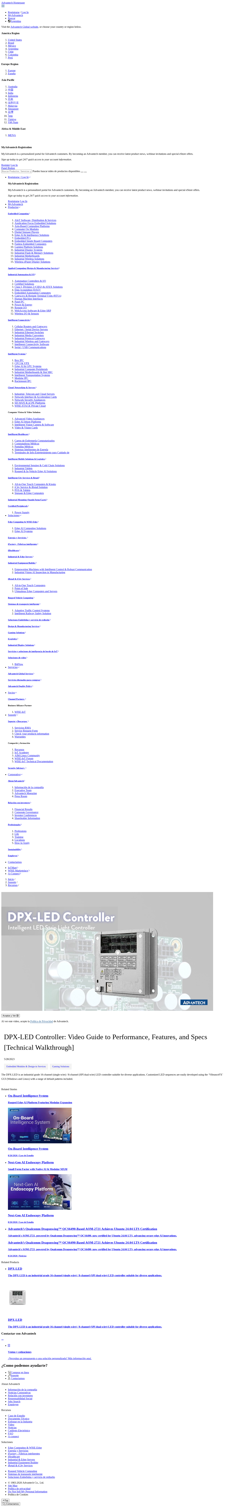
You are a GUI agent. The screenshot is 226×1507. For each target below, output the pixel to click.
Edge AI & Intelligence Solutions (32, 235)
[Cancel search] (85, 172)
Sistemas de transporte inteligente (23, 604)
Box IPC (19, 360)
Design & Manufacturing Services (23, 626)
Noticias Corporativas (19, 1392)
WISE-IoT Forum (24, 758)
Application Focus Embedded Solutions (35, 223)
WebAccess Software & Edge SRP (33, 310)
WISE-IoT (20, 712)
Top (6, 1500)
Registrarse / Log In (18, 177)
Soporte (12, 714)
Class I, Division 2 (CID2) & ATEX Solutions (39, 286)
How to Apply (22, 843)
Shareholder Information (27, 818)
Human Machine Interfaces (29, 298)
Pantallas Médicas (24, 446)
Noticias (12, 1427)
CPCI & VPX (22, 363)
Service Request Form (26, 730)
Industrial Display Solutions (21, 645)
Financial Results (23, 809)
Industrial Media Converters (29, 335)
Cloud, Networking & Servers (21, 387)
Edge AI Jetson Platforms (28, 421)
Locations (20, 840)
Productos (13, 207)
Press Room (21, 796)
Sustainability (14, 849)
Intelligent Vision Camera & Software (34, 424)
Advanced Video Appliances (30, 418)
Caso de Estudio (16, 1415)
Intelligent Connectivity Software (32, 344)
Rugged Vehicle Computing (20, 597)
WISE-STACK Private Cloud (30, 405)
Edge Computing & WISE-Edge (23, 522)
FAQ (10, 1433)
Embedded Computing (18, 213)
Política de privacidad (19, 1488)
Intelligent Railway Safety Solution (33, 613)
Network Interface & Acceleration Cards (36, 397)
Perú (10, 57)
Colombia (13, 54)
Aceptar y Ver (9, 1015)
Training (19, 837)
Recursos (19, 749)
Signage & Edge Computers (29, 493)
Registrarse (14, 12)
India (10, 93)
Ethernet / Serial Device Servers (31, 329)
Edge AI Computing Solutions (30, 528)
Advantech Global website (24, 26)
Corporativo (14, 774)
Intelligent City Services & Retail (23, 478)
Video (11, 1424)
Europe (12, 70)
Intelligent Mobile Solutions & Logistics (26, 459)
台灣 (10, 112)
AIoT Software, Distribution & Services (35, 220)
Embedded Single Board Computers (33, 241)
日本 (10, 99)
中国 (10, 89)
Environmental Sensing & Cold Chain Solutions (40, 465)
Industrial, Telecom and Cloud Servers (35, 394)
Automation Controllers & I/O (30, 281)
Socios (11, 692)
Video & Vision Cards (26, 427)
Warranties (20, 736)
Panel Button (8, 168)
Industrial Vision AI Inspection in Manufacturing (40, 572)
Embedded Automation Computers (33, 292)
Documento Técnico (18, 1418)
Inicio (11, 879)
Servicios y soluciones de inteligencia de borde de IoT (33, 651)
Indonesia (13, 96)
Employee (12, 855)
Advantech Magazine (26, 793)
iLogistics (12, 639)
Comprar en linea (20, 1372)
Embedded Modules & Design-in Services (26, 1066)
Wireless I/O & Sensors (27, 313)
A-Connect (14, 873)
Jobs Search (14, 1401)
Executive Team (23, 790)
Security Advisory (16, 768)
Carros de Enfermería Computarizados (35, 440)
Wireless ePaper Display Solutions (32, 261)
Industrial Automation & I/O (21, 274)
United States (15, 39)
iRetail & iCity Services (19, 579)
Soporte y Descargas (17, 721)
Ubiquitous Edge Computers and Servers (36, 591)
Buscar (11, 18)
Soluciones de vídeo (17, 657)
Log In (25, 12)
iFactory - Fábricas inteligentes (22, 544)
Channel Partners (16, 699)
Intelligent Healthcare (18, 434)
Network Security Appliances (30, 399)
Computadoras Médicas (27, 443)
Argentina (16, 21)
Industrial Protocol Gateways (30, 338)
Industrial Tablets (23, 468)
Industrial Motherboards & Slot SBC (34, 372)
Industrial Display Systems (28, 249)
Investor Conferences (26, 815)
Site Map (12, 1485)
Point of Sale (21, 588)
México (12, 45)
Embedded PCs (23, 238)
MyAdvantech (15, 15)
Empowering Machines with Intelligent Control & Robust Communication (53, 569)
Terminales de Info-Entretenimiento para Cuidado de (42, 452)
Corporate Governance (26, 812)
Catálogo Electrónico (19, 1430)
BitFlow (19, 664)
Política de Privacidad (41, 1021)
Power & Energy (23, 304)
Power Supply (22, 512)
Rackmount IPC (23, 381)
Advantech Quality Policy (20, 686)
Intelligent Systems (16, 354)
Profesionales (14, 824)
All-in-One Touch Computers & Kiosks (35, 484)
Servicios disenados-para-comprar (24, 680)
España (12, 73)
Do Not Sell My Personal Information (27, 1491)
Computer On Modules (27, 229)
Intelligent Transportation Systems (32, 375)
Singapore (13, 108)
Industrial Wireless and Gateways (32, 341)
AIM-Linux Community (27, 755)
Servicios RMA (23, 727)
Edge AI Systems (24, 531)
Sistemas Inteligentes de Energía (31, 449)
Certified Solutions (24, 283)
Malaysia (12, 105)
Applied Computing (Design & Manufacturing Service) (33, 268)
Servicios (13, 667)
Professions (20, 831)
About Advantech (16, 781)
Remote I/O (21, 307)
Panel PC (19, 301)
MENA (12, 135)
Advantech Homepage (13, 2)
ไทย (10, 116)
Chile (11, 51)
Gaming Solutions (16, 632)
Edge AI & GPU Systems (28, 366)
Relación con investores (19, 802)
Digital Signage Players (27, 232)
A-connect (13, 1436)
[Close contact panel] (2, 1340)
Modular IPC (21, 378)
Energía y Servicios (17, 537)
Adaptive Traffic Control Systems (32, 610)
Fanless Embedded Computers (30, 244)
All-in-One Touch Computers (30, 585)
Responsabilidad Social (20, 1398)
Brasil (11, 42)
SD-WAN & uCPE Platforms (30, 402)
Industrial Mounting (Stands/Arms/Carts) (27, 499)
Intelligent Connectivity (19, 320)
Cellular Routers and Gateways (31, 326)
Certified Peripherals (18, 506)
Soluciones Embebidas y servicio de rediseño (28, 620)
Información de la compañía (29, 787)
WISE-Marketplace (18, 870)
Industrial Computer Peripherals (31, 369)
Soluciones (13, 515)
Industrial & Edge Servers (20, 556)
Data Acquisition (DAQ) (27, 289)
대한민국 (13, 102)
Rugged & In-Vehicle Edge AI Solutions (36, 471)
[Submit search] (82, 172)
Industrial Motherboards (27, 255)
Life (17, 834)
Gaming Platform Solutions (29, 247)
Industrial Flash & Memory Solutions (34, 252)
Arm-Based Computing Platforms (32, 226)
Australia (12, 86)
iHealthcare (13, 550)
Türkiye (12, 119)
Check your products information (32, 733)
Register (5, 165)
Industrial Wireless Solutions (29, 258)
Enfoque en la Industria (20, 1421)
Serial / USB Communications (30, 347)
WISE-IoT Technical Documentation (34, 761)
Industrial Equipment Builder (22, 563)
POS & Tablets (22, 490)
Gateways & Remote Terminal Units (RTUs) (38, 295)
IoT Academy (22, 752)
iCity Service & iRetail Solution (31, 487)
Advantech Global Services (20, 673)
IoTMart (12, 867)
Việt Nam (13, 122)
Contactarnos (15, 862)
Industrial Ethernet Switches (29, 332)
